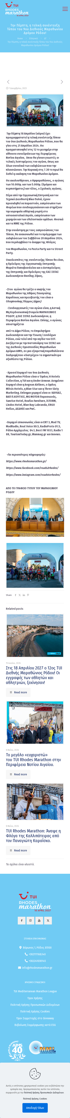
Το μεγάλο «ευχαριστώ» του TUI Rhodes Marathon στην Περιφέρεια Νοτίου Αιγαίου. (33, 759)
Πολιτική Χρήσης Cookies (35, 1011)
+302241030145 (37, 961)
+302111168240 (37, 954)
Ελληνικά (33, 38)
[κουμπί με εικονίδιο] (21, 920)
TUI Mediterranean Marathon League (35, 991)
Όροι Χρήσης (35, 998)
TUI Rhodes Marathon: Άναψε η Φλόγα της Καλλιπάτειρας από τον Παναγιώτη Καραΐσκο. (33, 835)
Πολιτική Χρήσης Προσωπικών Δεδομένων (35, 1004)
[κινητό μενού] (65, 9)
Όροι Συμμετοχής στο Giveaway (35, 1018)
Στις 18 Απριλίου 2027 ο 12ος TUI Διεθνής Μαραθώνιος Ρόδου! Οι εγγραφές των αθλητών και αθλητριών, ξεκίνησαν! (34, 675)
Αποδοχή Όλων (35, 1108)
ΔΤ (45, 38)
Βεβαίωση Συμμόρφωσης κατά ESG (35, 1025)
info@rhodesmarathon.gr (37, 967)
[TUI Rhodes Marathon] (17, 9)
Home (20, 38)
